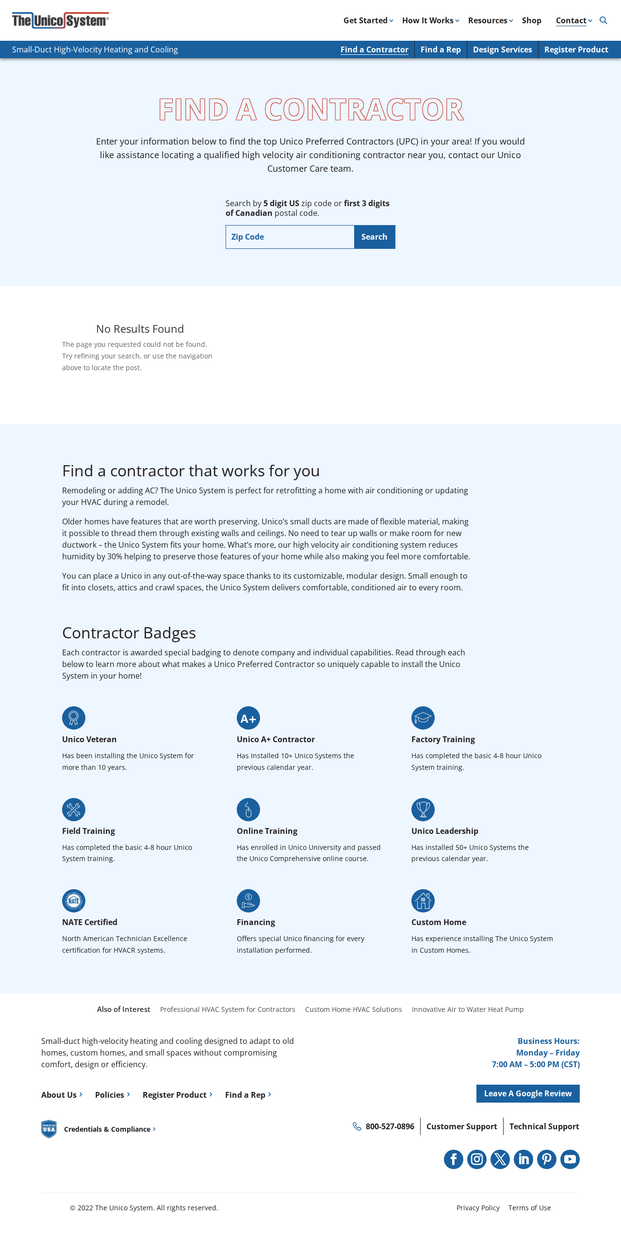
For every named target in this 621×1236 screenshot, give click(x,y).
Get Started (365, 20)
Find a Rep (441, 49)
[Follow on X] (500, 1159)
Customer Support (461, 1126)
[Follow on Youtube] (570, 1159)
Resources (487, 20)
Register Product (576, 49)
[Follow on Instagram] (477, 1159)
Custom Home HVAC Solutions (353, 1009)
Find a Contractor (375, 49)
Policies (109, 1095)
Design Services (502, 49)
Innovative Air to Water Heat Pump (468, 1009)
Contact (571, 20)
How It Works (428, 20)
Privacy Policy (478, 1207)
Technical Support (544, 1126)
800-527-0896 (390, 1126)
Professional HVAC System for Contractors (227, 1009)
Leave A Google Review (528, 1093)
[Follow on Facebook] (453, 1159)
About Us (59, 1095)
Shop (531, 20)
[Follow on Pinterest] (546, 1159)
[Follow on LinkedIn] (523, 1159)
